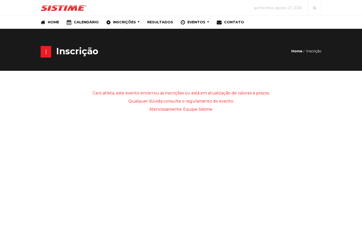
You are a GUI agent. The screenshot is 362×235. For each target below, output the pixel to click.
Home (296, 51)
